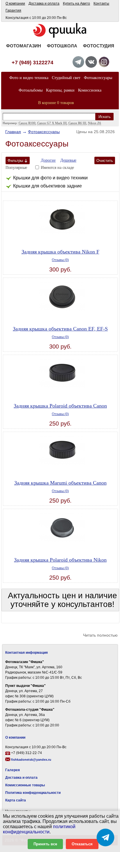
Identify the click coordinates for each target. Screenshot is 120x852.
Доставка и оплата (44, 3)
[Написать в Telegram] (105, 837)
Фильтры (15, 160)
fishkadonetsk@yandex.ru (31, 759)
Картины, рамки (60, 90)
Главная (13, 131)
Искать (104, 117)
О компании (15, 3)
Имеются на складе (57, 167)
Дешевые (68, 160)
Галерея (12, 770)
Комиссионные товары (25, 785)
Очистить (104, 160)
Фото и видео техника (28, 78)
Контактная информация (26, 653)
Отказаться (82, 844)
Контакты (101, 3)
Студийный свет (66, 78)
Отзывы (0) (60, 260)
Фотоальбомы (31, 90)
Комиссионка (89, 90)
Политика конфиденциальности (33, 793)
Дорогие (48, 160)
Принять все (45, 844)
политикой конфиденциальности (39, 829)
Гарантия (13, 10)
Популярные (16, 167)
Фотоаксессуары (98, 78)
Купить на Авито (76, 3)
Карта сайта (15, 800)
